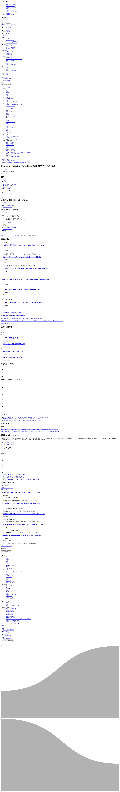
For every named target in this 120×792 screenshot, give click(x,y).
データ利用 (6, 632)
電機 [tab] (3, 488)
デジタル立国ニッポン (11, 43)
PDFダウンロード (10, 122)
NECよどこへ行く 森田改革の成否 (14, 344)
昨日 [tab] (4, 489)
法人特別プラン (10, 132)
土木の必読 (9, 67)
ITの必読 (8, 38)
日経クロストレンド (11, 7)
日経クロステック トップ (9, 159)
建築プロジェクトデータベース (14, 59)
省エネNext (9, 62)
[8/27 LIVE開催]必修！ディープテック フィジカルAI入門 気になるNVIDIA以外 (23, 418)
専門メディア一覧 (10, 116)
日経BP (5, 1)
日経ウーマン (9, 10)
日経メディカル (10, 9)
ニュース (8, 107)
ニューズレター (7, 27)
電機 (4, 44)
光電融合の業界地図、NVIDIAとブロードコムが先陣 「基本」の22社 (24, 245)
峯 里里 (5, 169)
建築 (4, 56)
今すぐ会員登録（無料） (9, 205)
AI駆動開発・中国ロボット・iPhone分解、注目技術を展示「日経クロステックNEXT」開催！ (26, 417)
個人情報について (7, 631)
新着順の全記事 (10, 114)
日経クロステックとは (11, 127)
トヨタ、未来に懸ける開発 (11, 338)
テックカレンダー (10, 106)
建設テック (9, 63)
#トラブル (5, 74)
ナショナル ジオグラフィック (13, 11)
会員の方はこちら (7, 207)
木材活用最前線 (10, 60)
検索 (7, 126)
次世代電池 (9, 54)
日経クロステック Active (12, 136)
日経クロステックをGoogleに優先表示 (10, 236)
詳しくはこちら (4, 212)
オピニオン (9, 110)
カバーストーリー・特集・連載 (14, 104)
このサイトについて (11, 142)
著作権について (7, 635)
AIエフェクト (9, 100)
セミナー (8, 125)
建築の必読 (9, 57)
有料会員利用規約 (10, 150)
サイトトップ (6, 87)
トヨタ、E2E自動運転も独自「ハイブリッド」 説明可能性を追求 (23, 302)
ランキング (6, 30)
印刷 (4, 180)
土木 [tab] (11, 488)
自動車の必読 (9, 51)
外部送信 (5, 634)
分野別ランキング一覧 (6, 546)
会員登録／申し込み (11, 155)
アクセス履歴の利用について (13, 156)
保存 (5, 181)
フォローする (6, 340)
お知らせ (8, 113)
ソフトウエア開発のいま (12, 41)
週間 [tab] (7, 489)
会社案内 (5, 628)
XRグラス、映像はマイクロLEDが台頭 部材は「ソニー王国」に (22, 492)
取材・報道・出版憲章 (8, 630)
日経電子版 (9, 137)
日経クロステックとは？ (9, 14)
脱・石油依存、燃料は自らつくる (13, 351)
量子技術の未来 (10, 40)
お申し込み (6, 17)
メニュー (3, 21)
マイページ (6, 33)
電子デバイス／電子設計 (9, 160)
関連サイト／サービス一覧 (12, 139)
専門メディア (6, 31)
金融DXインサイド (11, 98)
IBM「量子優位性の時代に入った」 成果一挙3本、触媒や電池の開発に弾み (26, 279)
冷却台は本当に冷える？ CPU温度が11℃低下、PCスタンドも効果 (23, 525)
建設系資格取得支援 (11, 64)
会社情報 (8, 13)
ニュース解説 (9, 108)
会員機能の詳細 (10, 145)
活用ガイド (9, 129)
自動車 (5, 50)
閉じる (2, 82)
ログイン (6, 19)
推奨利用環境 (9, 143)
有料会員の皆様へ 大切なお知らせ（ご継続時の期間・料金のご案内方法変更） (22, 420)
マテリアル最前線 (10, 47)
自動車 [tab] (6, 488)
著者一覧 (8, 120)
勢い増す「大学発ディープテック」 (13, 357)
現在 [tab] (2, 489)
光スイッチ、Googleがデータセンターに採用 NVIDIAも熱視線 (22, 257)
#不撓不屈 (5, 73)
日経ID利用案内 (7, 638)
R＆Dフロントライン (11, 101)
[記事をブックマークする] (3, 297)
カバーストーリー (7, 29)
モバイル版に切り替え (8, 640)
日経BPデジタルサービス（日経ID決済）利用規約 (18, 152)
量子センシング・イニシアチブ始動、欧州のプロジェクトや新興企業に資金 (25, 269)
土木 (4, 66)
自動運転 (8, 53)
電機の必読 (9, 45)
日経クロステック (10, 6)
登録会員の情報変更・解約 (12, 153)
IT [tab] (1, 488)
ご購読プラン (9, 130)
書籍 (7, 123)
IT (3, 37)
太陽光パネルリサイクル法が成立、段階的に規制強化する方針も (22, 289)
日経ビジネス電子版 (11, 4)
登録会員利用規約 (10, 149)
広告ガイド (6, 637)
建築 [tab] (9, 488)
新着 (4, 35)
